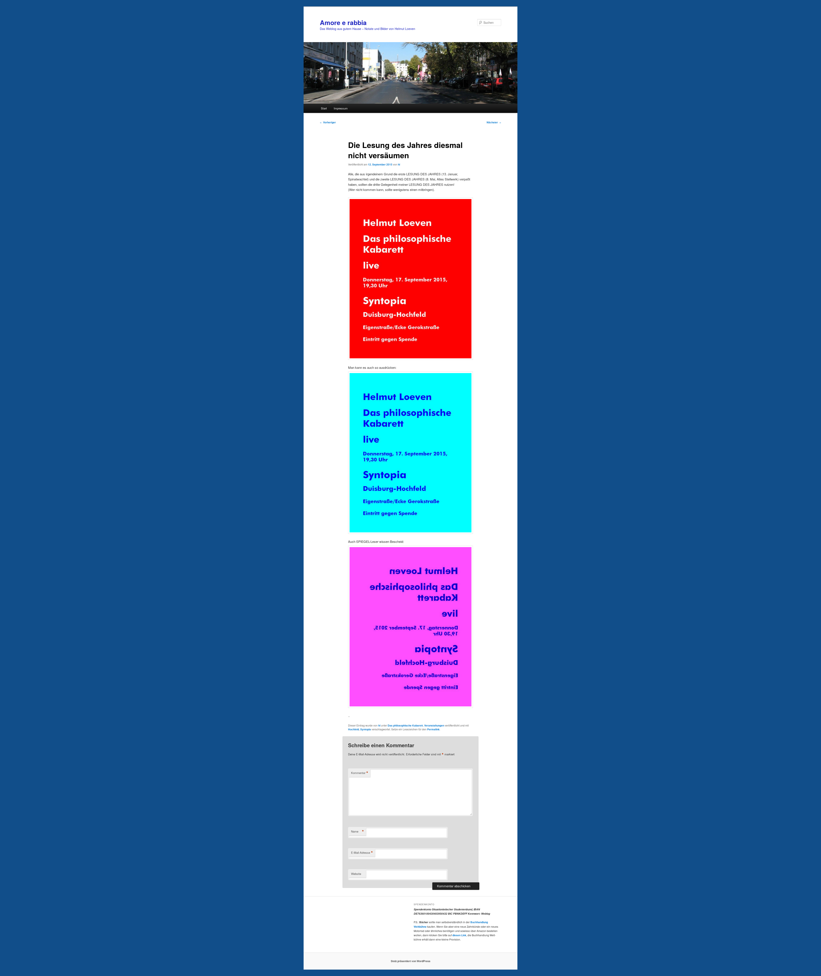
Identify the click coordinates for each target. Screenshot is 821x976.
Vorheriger (328, 122)
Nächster (494, 122)
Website (356, 874)
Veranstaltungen (434, 725)
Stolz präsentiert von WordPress (410, 961)
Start (324, 108)
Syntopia (365, 729)
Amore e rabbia (343, 22)
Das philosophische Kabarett (405, 725)
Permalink (433, 729)
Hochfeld (353, 729)
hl (399, 164)
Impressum (341, 108)
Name (357, 831)
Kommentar (359, 772)
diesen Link (459, 935)
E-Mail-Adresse (362, 852)
